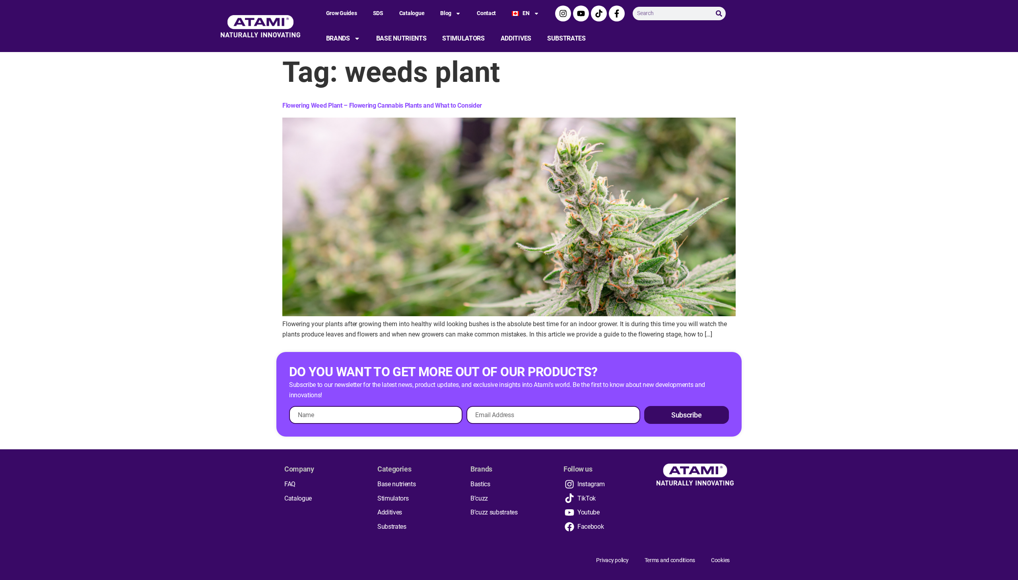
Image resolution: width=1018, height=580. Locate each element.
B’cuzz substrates (494, 512)
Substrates (566, 38)
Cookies (720, 560)
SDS (378, 13)
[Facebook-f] (617, 13)
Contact (486, 13)
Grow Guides (341, 13)
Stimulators (463, 38)
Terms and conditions (670, 560)
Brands (338, 38)
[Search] (719, 13)
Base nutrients (401, 38)
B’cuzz (479, 498)
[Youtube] (581, 13)
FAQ (289, 484)
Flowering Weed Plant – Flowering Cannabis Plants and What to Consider (382, 105)
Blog (445, 13)
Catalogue (411, 13)
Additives (516, 38)
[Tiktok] (599, 13)
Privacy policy (612, 560)
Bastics (480, 484)
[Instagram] (563, 13)
